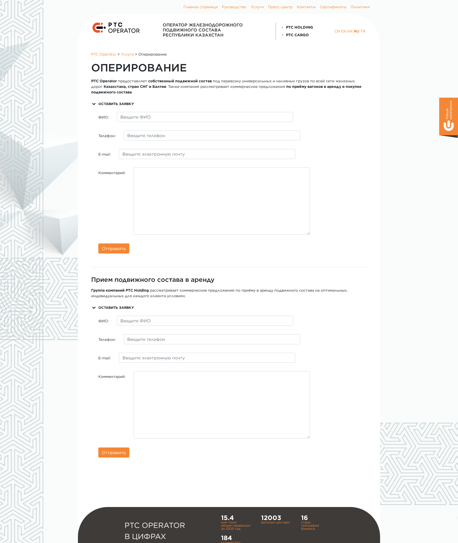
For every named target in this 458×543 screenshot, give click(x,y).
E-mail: (104, 154)
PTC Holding (299, 27)
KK (350, 31)
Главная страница (200, 6)
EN (343, 31)
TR (362, 31)
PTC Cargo (297, 35)
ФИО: (103, 117)
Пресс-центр (280, 6)
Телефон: (107, 135)
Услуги (257, 6)
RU (356, 31)
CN (337, 31)
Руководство (234, 6)
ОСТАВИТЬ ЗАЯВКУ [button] (116, 103)
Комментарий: (112, 172)
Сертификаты (333, 6)
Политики (360, 6)
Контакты (306, 6)
